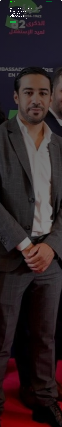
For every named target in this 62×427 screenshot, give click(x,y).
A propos (28, 1)
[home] (13, 2)
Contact (36, 1)
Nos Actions (32, 1)
